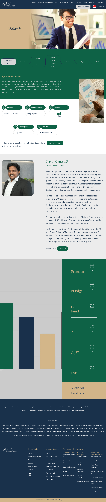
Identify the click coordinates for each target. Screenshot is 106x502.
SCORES (91, 435)
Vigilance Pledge (51, 473)
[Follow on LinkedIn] (30, 474)
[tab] (8, 61)
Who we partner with (66, 3)
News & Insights (89, 3)
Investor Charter (96, 457)
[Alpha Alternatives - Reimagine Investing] (8, 4)
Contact (100, 3)
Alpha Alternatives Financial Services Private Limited (51, 460)
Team (56, 3)
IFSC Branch (49, 470)
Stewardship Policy (96, 488)
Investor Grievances (97, 461)
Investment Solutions (45, 3)
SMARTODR (84, 435)
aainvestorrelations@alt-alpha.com (52, 410)
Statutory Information (69, 467)
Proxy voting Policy (97, 477)
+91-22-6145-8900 (78, 410)
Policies (48, 453)
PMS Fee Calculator (83, 481)
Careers (30, 463)
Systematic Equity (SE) (52, 466)
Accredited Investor (97, 492)
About (34, 3)
